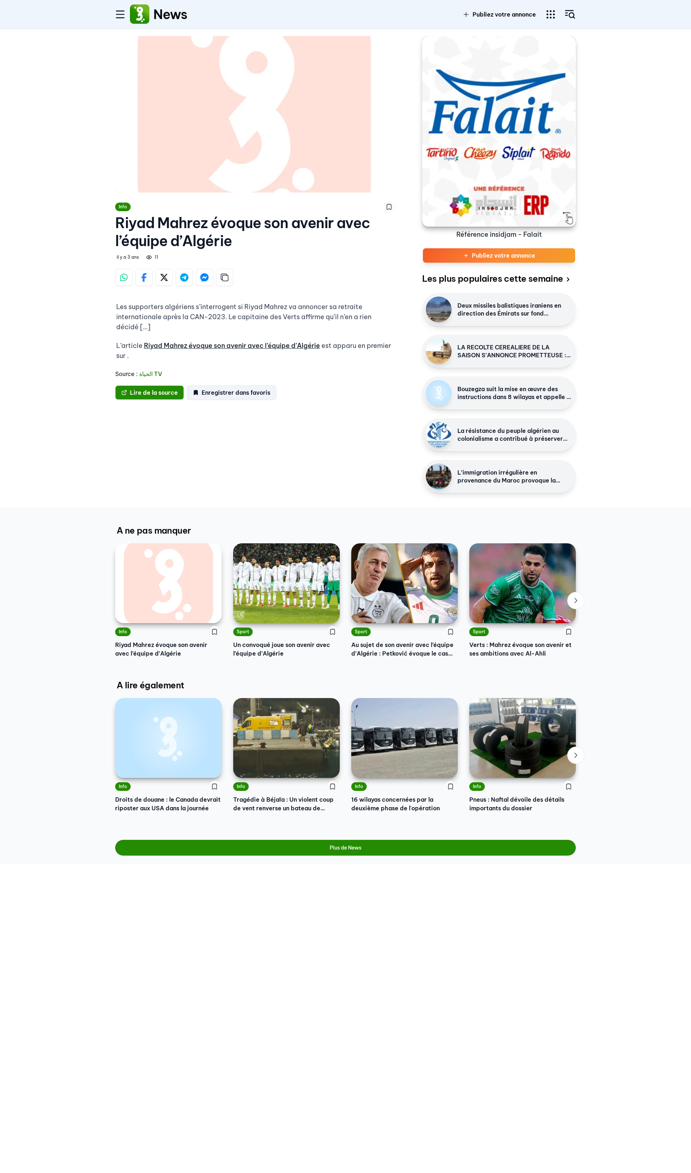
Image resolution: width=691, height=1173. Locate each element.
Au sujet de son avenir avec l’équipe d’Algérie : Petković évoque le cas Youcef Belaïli (402, 649)
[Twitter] (164, 277)
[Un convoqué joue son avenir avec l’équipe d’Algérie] (286, 583)
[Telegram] (184, 277)
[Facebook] (144, 277)
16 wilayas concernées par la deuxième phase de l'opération (395, 804)
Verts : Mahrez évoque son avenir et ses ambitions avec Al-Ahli (520, 649)
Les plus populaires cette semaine (492, 278)
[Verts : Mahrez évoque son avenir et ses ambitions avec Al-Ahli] (522, 583)
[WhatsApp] (123, 277)
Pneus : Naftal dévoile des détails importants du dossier (516, 804)
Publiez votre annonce (504, 14)
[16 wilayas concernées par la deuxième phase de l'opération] (404, 738)
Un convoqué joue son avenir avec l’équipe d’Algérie (281, 649)
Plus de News (345, 847)
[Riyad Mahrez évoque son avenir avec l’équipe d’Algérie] (168, 583)
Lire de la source (154, 392)
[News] (140, 14)
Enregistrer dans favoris (236, 392)
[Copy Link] (224, 277)
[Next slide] (575, 600)
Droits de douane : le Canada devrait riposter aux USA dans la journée (168, 804)
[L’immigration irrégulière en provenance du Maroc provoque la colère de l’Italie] (439, 476)
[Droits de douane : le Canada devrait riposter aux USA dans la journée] (168, 738)
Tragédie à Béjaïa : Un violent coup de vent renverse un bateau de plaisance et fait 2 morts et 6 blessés (286, 804)
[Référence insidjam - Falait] (499, 131)
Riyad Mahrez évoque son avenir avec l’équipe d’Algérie (232, 345)
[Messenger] (204, 277)
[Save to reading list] (389, 207)
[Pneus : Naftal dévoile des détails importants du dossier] (522, 738)
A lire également (150, 685)
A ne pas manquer (154, 530)
